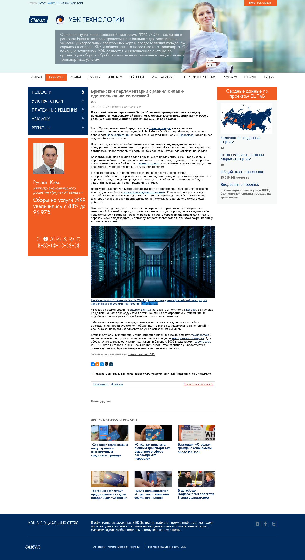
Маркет (51, 3)
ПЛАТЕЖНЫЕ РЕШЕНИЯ (54, 110)
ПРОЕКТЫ (94, 77)
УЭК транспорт (163, 77)
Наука (73, 3)
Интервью (115, 77)
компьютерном (149, 163)
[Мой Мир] (102, 364)
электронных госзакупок (188, 338)
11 (61, 245)
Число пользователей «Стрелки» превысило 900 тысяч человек (151, 494)
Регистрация (264, 2)
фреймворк (203, 341)
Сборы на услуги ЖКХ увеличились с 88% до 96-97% (59, 206)
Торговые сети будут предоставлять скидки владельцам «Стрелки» (109, 494)
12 (69, 245)
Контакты (135, 546)
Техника (64, 3)
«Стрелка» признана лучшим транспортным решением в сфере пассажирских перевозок (152, 451)
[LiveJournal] (111, 364)
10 (52, 245)
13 (77, 245)
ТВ (57, 3)
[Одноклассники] (97, 364)
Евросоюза (185, 134)
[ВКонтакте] (93, 364)
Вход (252, 2)
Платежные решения (200, 77)
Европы (191, 309)
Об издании (99, 546)
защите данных (140, 309)
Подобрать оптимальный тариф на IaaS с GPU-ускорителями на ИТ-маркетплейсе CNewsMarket (153, 373)
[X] (106, 364)
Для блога (117, 384)
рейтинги (137, 77)
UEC (93, 102)
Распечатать (100, 384)
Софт (80, 3)
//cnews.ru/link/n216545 (141, 354)
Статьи (76, 77)
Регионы (250, 77)
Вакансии (123, 546)
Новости (56, 77)
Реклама (111, 546)
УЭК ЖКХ (41, 119)
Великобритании (118, 134)
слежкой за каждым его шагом (143, 192)
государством (199, 334)
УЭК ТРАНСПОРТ (47, 101)
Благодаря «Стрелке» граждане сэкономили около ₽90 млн (195, 448)
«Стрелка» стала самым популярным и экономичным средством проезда (109, 450)
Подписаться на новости (198, 384)
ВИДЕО (269, 77)
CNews (41, 3)
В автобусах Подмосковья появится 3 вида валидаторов (196, 494)
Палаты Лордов (160, 128)
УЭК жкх (230, 77)
